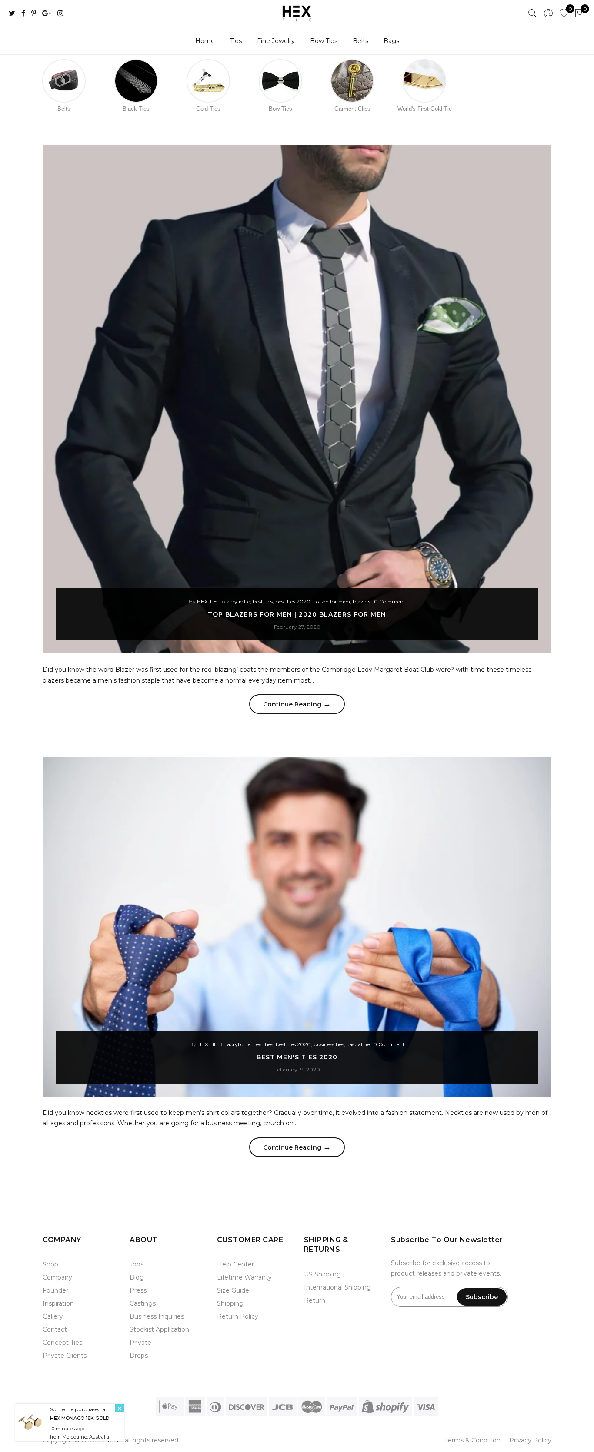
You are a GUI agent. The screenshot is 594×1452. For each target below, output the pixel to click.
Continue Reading (297, 704)
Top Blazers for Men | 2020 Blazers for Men (297, 614)
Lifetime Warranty (244, 1277)
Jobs (136, 1264)
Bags (391, 41)
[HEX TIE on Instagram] (60, 13)
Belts (360, 41)
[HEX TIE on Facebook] (23, 13)
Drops (139, 1355)
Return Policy (237, 1316)
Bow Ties (323, 41)
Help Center (235, 1264)
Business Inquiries (157, 1316)
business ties (329, 1044)
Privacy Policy (530, 1440)
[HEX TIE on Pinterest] (33, 13)
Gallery (53, 1316)
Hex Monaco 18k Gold (79, 1418)
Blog (137, 1277)
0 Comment (390, 601)
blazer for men (331, 601)
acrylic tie (238, 601)
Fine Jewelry (276, 41)
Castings (143, 1303)
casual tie (358, 1044)
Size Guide (233, 1290)
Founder (55, 1290)
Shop (50, 1264)
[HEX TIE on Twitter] (12, 13)
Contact (55, 1329)
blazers (361, 601)
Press (138, 1290)
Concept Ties (62, 1342)
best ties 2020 (292, 601)
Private (140, 1342)
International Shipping (337, 1287)
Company (57, 1277)
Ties (236, 41)
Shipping (230, 1303)
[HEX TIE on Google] (46, 13)
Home (205, 41)
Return (314, 1300)
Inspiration (58, 1303)
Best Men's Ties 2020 (297, 1057)
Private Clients (65, 1355)
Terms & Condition (473, 1440)
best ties (263, 601)
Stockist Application (159, 1329)
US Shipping (322, 1274)
